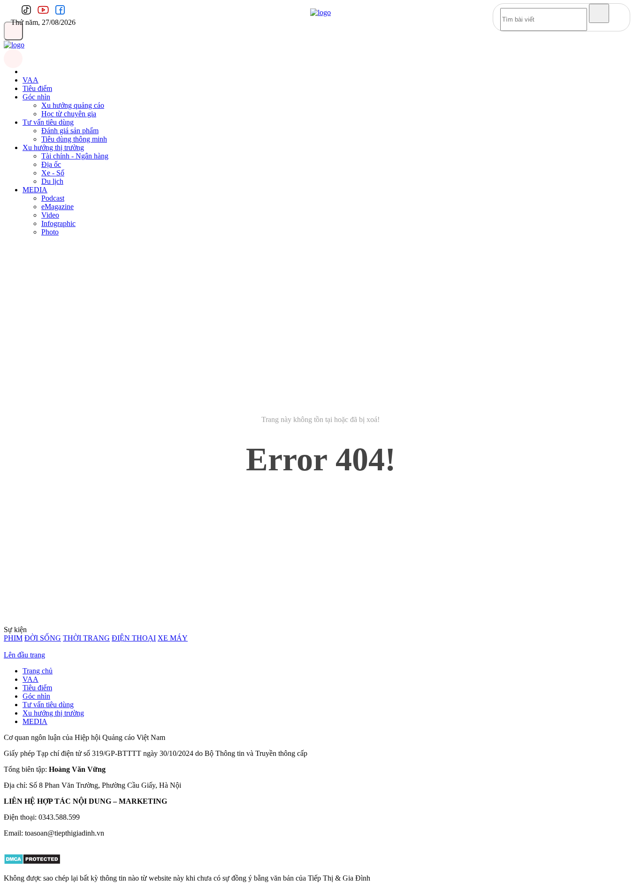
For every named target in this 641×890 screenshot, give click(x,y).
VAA (30, 80)
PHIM (13, 638)
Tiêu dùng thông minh (74, 139)
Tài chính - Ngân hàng (74, 156)
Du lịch (52, 181)
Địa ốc (51, 164)
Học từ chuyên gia (68, 114)
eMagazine (57, 207)
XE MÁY (173, 638)
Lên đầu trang (24, 655)
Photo (50, 232)
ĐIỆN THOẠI (134, 638)
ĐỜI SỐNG (42, 638)
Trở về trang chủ (320, 499)
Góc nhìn (36, 97)
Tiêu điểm (37, 88)
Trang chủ (38, 671)
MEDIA (35, 190)
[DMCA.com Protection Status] (32, 862)
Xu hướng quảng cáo (72, 105)
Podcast (52, 198)
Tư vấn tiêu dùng (48, 122)
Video (50, 215)
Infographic (58, 223)
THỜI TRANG (86, 638)
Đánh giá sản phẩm (70, 131)
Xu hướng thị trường (53, 147)
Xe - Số (52, 173)
